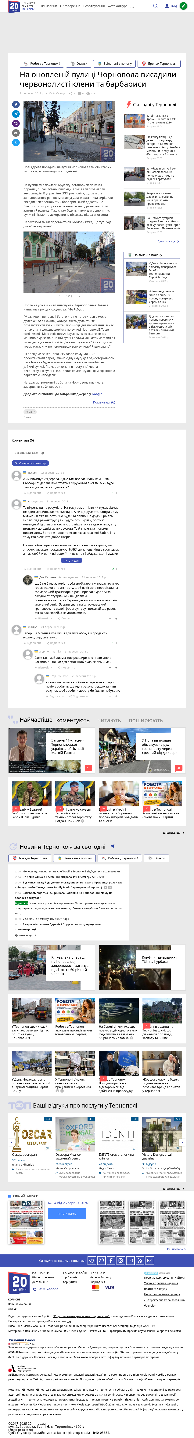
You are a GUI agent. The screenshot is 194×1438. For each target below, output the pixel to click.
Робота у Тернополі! (45, 63)
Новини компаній (19, 1304)
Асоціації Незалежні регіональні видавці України (66, 1326)
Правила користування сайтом (164, 1277)
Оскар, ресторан (24, 1154)
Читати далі (71, 560)
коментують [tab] (73, 720)
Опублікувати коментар (30, 463)
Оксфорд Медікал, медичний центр (69, 1156)
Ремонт (30, 412)
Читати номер (67, 1213)
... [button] (132, 6)
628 (90, 94)
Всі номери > (176, 1249)
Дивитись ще (169, 241)
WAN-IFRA (149, 1326)
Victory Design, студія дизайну (157, 1156)
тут (69, 1321)
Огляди (82, 63)
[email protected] (20, 1430)
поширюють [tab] (146, 720)
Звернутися (69, 1282)
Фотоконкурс (117, 6)
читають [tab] (109, 720)
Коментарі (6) (104, 402)
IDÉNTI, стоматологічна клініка (116, 1156)
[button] (112, 846)
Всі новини (49, 6)
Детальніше (40, 1282)
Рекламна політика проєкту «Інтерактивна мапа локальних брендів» (164, 1299)
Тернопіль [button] (28, 8)
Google (97, 394)
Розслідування (94, 6)
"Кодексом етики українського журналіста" (81, 1316)
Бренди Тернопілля (162, 63)
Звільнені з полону (118, 63)
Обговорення (70, 6)
